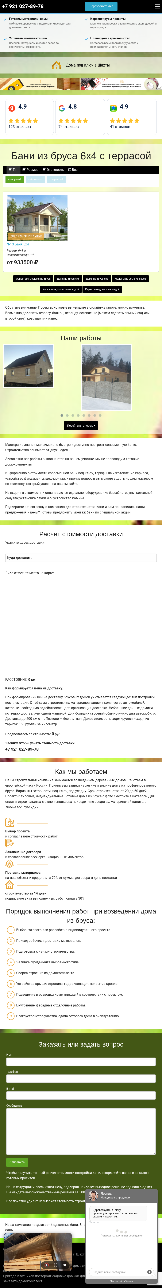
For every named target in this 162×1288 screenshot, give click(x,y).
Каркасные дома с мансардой (61, 289)
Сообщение (14, 1105)
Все (74, 170)
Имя (9, 1054)
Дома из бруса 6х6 (68, 278)
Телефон (12, 1071)
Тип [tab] (15, 170)
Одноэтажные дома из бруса (33, 278)
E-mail (10, 1088)
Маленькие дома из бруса (130, 278)
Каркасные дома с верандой (102, 289)
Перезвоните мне (101, 6)
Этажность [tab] (55, 170)
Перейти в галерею (80, 426)
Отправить (17, 1162)
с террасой (14, 179)
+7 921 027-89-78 (23, 6)
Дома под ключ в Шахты (88, 65)
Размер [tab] (32, 170)
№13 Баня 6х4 (18, 244)
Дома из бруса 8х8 (97, 278)
